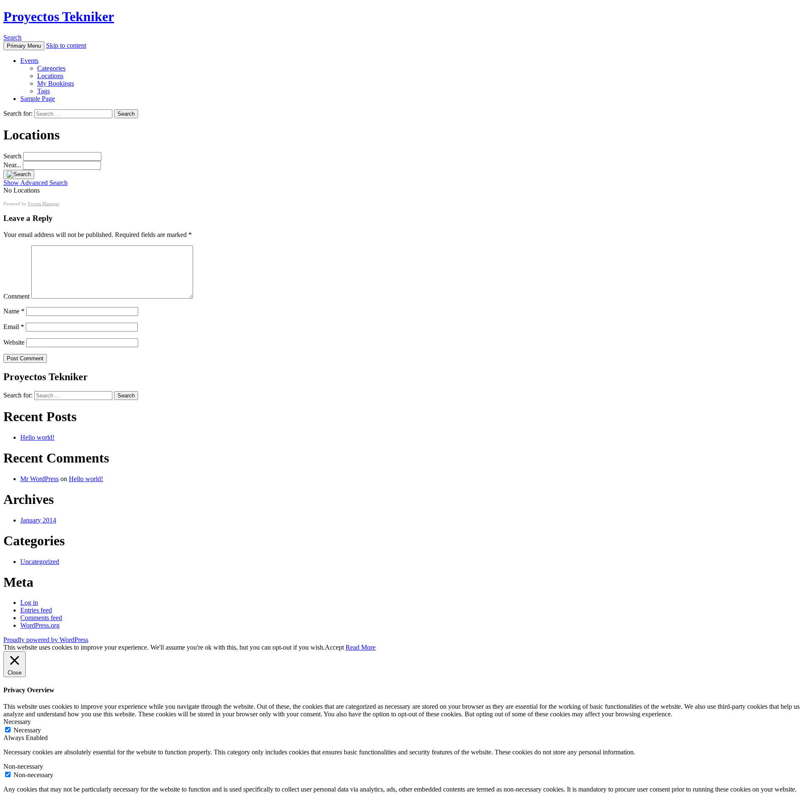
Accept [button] (334, 647)
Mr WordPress (39, 478)
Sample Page (37, 98)
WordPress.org (40, 625)
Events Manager (44, 203)
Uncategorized (39, 561)
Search (12, 37)
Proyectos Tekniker (58, 16)
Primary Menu (24, 46)
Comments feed (41, 617)
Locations (50, 75)
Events (29, 60)
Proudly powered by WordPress (45, 639)
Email (13, 326)
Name (13, 311)
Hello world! (37, 437)
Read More (361, 647)
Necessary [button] (17, 721)
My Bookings (55, 83)
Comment (16, 296)
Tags (43, 91)
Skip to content (66, 45)
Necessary (27, 730)
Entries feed (36, 610)
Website (13, 342)
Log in (29, 602)
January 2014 (38, 520)
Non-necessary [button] (23, 766)
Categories (51, 68)
